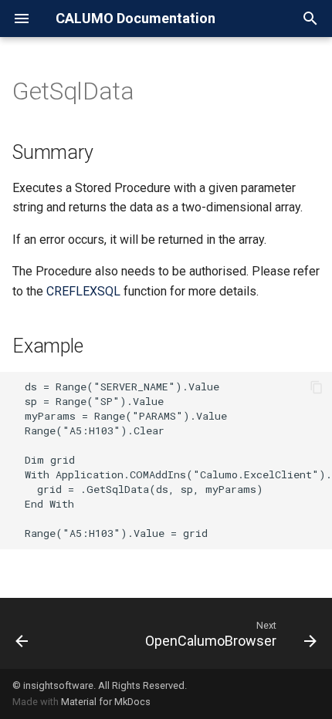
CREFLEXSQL (83, 291)
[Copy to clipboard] (316, 387)
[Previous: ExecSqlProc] (22, 633)
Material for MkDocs (106, 701)
